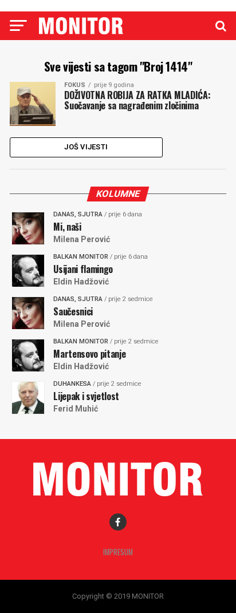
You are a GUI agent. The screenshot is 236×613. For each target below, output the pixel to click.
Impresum (118, 552)
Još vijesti (86, 147)
